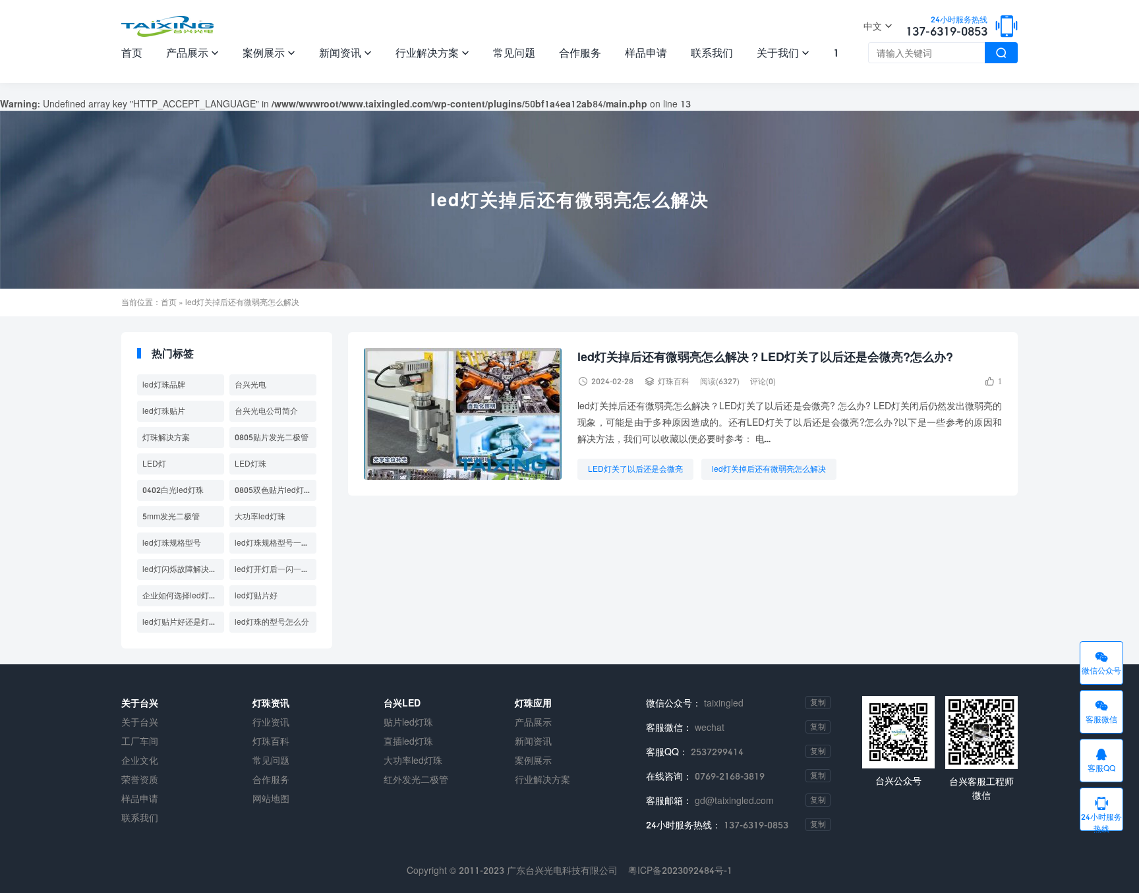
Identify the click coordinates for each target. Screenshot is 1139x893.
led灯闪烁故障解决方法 (183, 569)
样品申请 (646, 52)
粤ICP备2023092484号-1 (680, 870)
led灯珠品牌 (163, 384)
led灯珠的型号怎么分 (272, 622)
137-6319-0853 (946, 27)
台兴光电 (250, 384)
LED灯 (154, 464)
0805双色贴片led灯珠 (273, 490)
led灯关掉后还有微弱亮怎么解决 (769, 469)
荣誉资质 (139, 779)
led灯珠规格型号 (171, 543)
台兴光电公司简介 (266, 411)
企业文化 (139, 760)
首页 (131, 52)
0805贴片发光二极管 (271, 437)
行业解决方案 (432, 52)
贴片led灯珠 (408, 722)
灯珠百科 (673, 381)
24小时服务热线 (1101, 812)
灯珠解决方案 (166, 437)
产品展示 (192, 52)
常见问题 (514, 52)
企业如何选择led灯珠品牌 (183, 595)
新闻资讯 (345, 52)
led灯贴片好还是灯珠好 (183, 622)
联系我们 (712, 52)
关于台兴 (139, 722)
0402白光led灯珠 (173, 490)
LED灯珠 (250, 464)
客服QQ (1101, 760)
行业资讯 (270, 722)
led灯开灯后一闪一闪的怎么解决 (275, 569)
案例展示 (269, 52)
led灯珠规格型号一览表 (275, 543)
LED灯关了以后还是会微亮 (635, 469)
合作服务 (580, 52)
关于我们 (783, 52)
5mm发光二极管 (171, 516)
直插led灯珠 (408, 741)
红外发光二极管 (416, 779)
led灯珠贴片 (163, 411)
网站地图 (270, 798)
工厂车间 (139, 741)
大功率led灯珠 (260, 516)
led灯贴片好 (256, 595)
